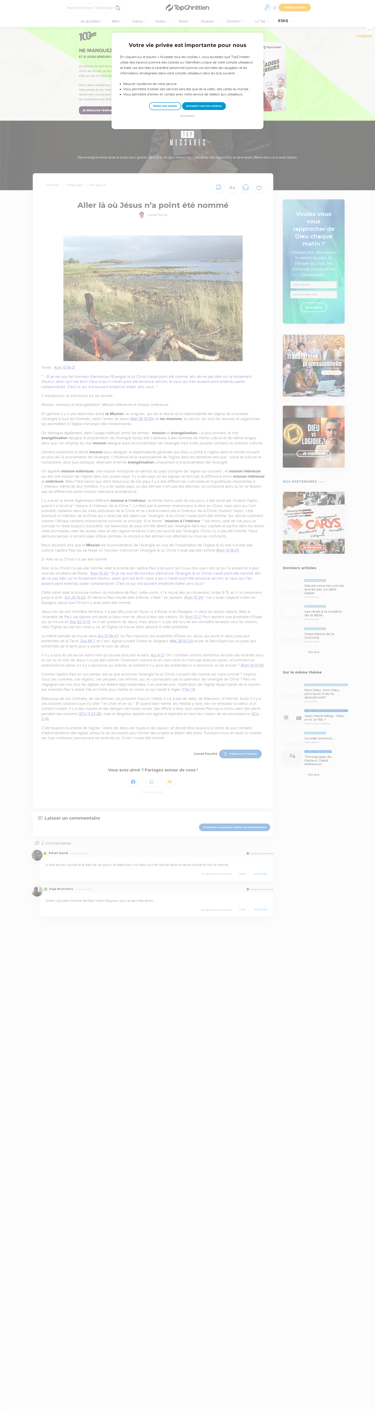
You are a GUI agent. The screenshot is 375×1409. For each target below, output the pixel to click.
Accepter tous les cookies (204, 105)
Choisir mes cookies (165, 106)
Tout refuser (187, 116)
